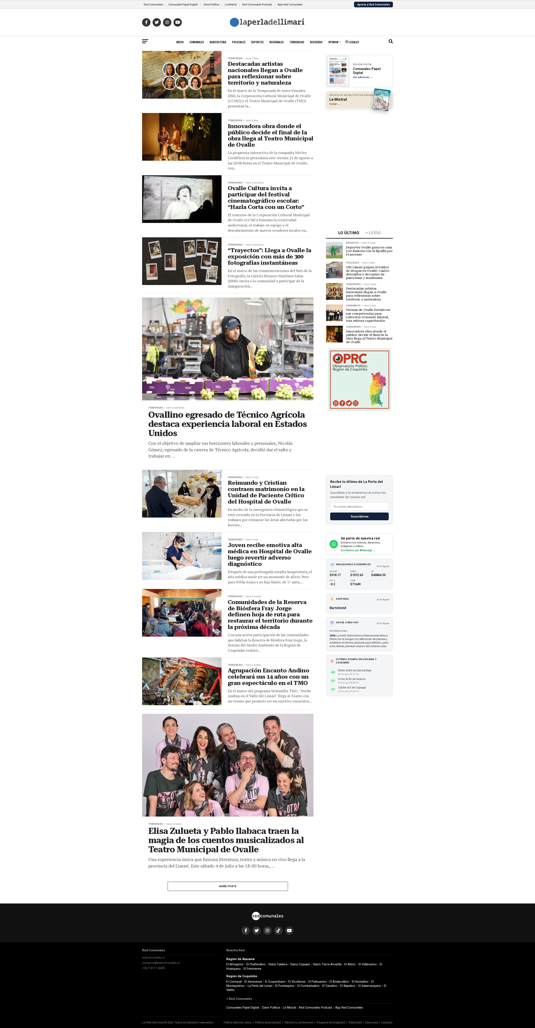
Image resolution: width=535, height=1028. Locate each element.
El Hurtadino (360, 981)
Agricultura (218, 42)
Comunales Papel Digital (183, 4)
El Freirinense (252, 969)
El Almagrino (234, 964)
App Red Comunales (290, 4)
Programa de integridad (331, 1022)
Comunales (197, 42)
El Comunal (234, 981)
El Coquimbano (275, 981)
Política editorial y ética (237, 1022)
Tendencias (296, 42)
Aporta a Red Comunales (373, 4)
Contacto (386, 1022)
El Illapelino (347, 986)
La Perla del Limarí (260, 986)
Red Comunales (153, 4)
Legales (354, 42)
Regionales (276, 42)
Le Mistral (231, 4)
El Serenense (253, 981)
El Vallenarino (368, 964)
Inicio (180, 42)
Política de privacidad (268, 1022)
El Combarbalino (308, 986)
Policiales (238, 42)
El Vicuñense (297, 981)
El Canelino (329, 986)
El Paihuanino (317, 981)
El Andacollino (339, 981)
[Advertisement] (359, 139)
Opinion (333, 42)
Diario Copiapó (300, 964)
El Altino (349, 964)
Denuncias (371, 1022)
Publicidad (355, 1022)
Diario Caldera (278, 964)
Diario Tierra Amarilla (327, 964)
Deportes (257, 42)
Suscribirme (359, 516)
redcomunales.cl (153, 957)
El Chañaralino (256, 964)
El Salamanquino (369, 986)
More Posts (228, 886)
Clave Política (211, 4)
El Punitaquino (284, 986)
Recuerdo (316, 42)
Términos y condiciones (298, 1022)
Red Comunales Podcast (257, 4)
